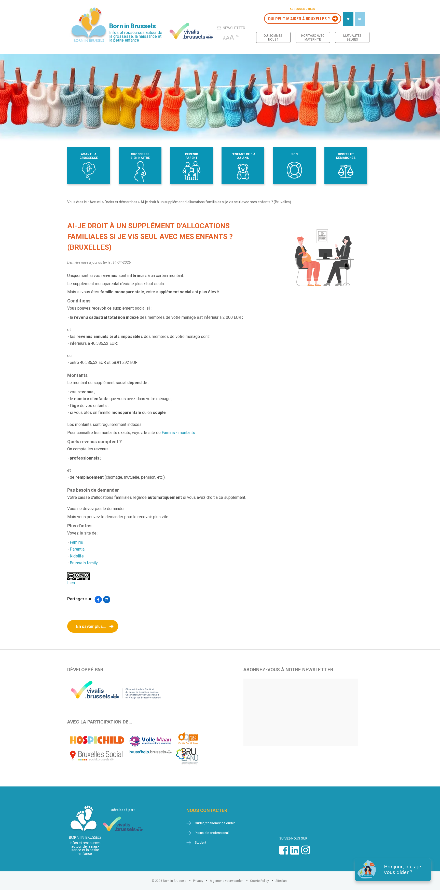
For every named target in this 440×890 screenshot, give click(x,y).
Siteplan (281, 881)
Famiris (76, 542)
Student (200, 842)
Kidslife (77, 556)
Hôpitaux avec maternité (312, 37)
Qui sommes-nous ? (273, 37)
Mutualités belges (352, 37)
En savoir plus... (91, 626)
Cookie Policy (259, 881)
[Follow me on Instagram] (305, 853)
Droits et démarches (121, 202)
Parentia (77, 549)
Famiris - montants (178, 432)
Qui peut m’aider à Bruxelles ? (299, 18)
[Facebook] (98, 599)
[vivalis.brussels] (191, 31)
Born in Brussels (132, 26)
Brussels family (84, 563)
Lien (71, 582)
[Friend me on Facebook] (283, 853)
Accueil (95, 202)
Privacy (198, 881)
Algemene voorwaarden (226, 881)
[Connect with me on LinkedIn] (294, 853)
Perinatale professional (212, 833)
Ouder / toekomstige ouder (215, 823)
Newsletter (234, 28)
